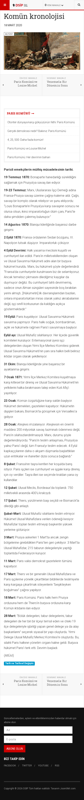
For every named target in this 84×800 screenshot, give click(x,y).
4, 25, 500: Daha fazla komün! (25, 139)
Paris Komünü (19, 113)
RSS (57, 765)
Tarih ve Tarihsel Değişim (19, 663)
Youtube (43, 765)
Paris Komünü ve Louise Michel (26, 148)
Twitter (27, 765)
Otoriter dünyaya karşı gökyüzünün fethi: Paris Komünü (41, 122)
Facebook (10, 765)
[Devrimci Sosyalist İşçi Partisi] (20, 5)
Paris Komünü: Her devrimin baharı (28, 157)
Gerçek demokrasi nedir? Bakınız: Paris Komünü (36, 131)
